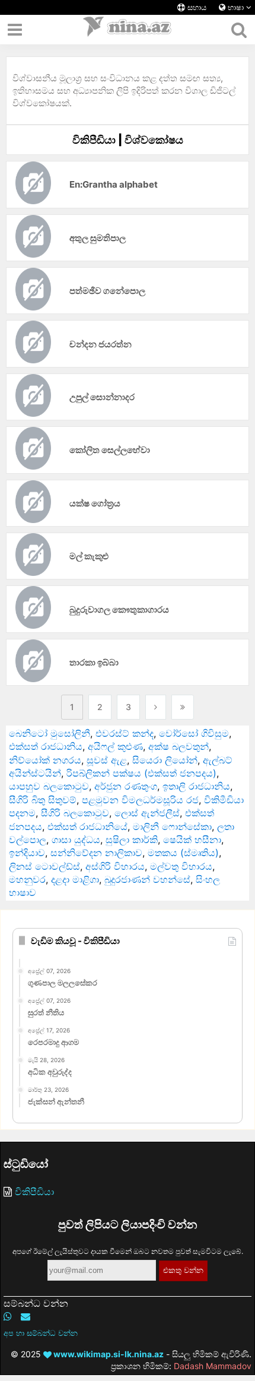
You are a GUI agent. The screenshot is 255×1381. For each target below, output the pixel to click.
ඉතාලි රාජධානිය (196, 786)
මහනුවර (27, 879)
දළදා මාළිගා (75, 879)
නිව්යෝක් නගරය (45, 760)
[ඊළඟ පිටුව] (155, 707)
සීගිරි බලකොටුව (75, 813)
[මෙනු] (15, 30)
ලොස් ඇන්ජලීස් (147, 813)
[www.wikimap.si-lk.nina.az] (127, 30)
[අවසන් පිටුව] (182, 707)
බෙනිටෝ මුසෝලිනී (49, 733)
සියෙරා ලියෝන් (164, 760)
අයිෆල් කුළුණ (115, 746)
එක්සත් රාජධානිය (45, 746)
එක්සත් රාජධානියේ (87, 826)
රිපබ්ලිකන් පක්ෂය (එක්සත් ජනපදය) (141, 773)
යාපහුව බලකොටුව (49, 786)
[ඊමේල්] (25, 1316)
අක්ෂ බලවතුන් (178, 746)
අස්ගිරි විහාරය (115, 866)
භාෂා (235, 7)
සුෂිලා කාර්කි (132, 839)
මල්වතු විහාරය (181, 866)
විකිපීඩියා (34, 1192)
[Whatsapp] (8, 1316)
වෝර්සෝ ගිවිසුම (194, 733)
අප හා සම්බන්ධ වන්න (41, 1333)
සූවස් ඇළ (107, 760)
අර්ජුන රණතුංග (125, 786)
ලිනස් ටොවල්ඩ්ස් (44, 866)
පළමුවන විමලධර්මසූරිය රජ (140, 800)
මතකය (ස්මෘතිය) (183, 853)
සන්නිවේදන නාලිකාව (96, 853)
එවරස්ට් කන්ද (124, 733)
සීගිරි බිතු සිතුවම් (42, 800)
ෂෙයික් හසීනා (192, 839)
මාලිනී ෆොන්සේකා (172, 826)
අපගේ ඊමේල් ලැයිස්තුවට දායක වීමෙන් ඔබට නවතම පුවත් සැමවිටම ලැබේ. (127, 1251)
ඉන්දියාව (27, 853)
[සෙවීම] (238, 30)
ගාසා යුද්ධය (76, 839)
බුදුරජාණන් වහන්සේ (147, 879)
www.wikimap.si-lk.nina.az (108, 1354)
